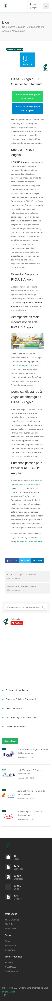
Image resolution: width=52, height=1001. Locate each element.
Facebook (13, 561)
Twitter (26, 561)
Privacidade (10, 945)
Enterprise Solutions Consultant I (21, 699)
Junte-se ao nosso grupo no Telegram (27, 109)
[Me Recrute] (5, 4)
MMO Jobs (10, 924)
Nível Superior (11, 971)
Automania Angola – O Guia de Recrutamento (21, 588)
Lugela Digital (8, 991)
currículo (32, 484)
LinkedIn (39, 561)
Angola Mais (10, 928)
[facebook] (5, 995)
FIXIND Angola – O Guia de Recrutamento (21, 576)
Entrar (34, 4)
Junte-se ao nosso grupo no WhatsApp (27, 96)
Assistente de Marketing (17, 690)
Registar (35, 8)
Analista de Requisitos (16, 726)
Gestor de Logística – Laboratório (21, 717)
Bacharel (9, 962)
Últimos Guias (10, 741)
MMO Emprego (12, 920)
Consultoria (10, 950)
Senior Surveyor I (14, 708)
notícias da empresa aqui (22, 365)
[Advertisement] (26, 657)
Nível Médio (10, 967)
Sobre (8, 941)
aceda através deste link (31, 541)
